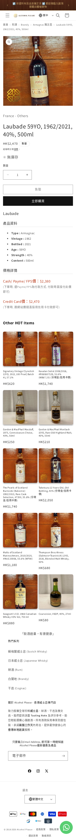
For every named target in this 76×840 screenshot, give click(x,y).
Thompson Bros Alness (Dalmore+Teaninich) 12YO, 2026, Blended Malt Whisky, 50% (54, 557)
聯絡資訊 (46, 835)
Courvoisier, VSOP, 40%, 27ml (55, 613)
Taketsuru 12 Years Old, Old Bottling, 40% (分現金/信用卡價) (55, 490)
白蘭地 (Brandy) (18, 679)
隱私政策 (54, 829)
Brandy (25, 24)
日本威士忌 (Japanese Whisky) (28, 660)
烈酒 (14, 24)
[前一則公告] (7, 5)
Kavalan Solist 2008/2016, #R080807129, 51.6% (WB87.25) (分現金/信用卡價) (55, 374)
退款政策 (41, 829)
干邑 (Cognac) (17, 688)
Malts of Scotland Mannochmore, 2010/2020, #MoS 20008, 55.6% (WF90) (18, 555)
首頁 (5, 24)
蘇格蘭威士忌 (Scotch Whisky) (27, 651)
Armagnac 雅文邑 (42, 24)
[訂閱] (63, 756)
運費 (16, 149)
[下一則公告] (68, 5)
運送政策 (33, 835)
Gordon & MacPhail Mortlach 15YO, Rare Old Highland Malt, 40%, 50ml (55, 432)
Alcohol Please (24, 829)
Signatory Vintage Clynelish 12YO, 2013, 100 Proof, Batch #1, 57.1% (18, 374)
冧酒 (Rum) (15, 670)
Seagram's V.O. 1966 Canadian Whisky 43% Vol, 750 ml (20, 615)
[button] (7, 15)
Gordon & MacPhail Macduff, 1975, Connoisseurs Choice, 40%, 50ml (18, 432)
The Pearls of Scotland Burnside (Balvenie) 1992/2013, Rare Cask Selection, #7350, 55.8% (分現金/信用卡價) (19, 494)
